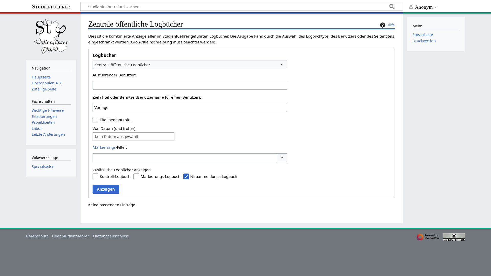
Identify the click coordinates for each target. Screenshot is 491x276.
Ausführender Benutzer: (114, 74)
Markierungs (104, 147)
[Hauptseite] (51, 36)
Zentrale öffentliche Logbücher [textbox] (122, 64)
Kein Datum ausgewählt (116, 136)
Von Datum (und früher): (115, 128)
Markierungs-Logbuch (160, 176)
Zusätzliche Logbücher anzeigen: (122, 169)
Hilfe (390, 24)
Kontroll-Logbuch (115, 176)
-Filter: (110, 147)
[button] (282, 157)
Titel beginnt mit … (116, 119)
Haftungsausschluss (111, 235)
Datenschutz (37, 235)
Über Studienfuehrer (70, 235)
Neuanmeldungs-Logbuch (213, 176)
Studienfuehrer (51, 6)
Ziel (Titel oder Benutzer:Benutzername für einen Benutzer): (147, 97)
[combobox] (190, 65)
